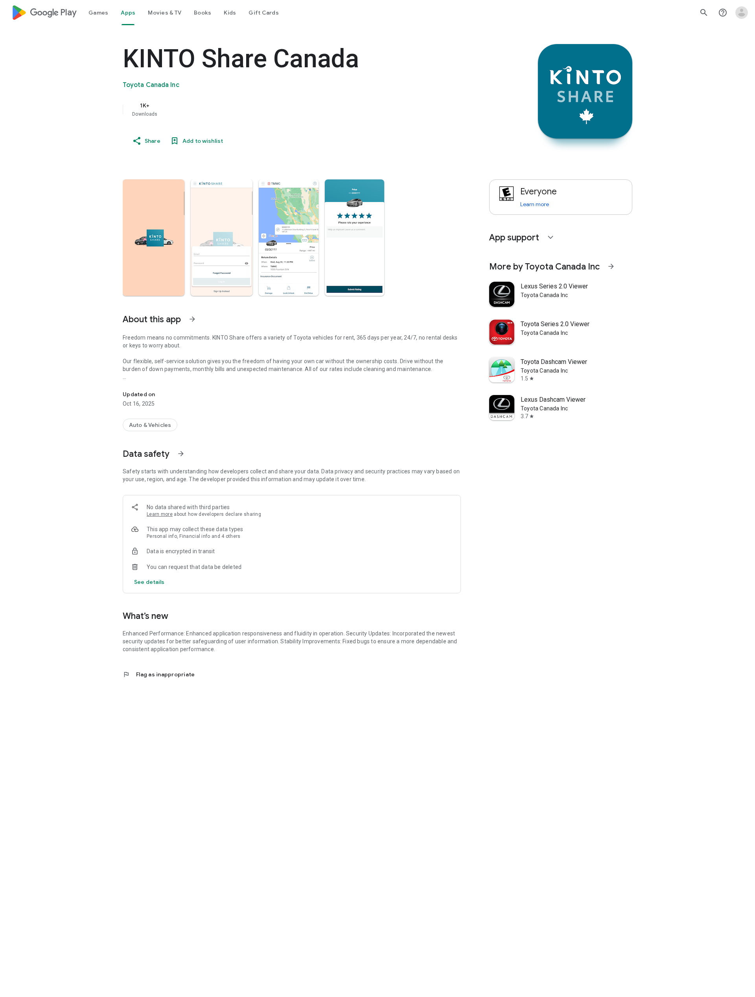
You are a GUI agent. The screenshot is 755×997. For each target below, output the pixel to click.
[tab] (98, 12)
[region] (280, 109)
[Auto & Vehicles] (150, 425)
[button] (153, 237)
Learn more (160, 514)
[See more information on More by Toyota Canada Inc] (611, 266)
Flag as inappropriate (159, 674)
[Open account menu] (741, 12)
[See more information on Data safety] (180, 453)
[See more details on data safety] (149, 581)
